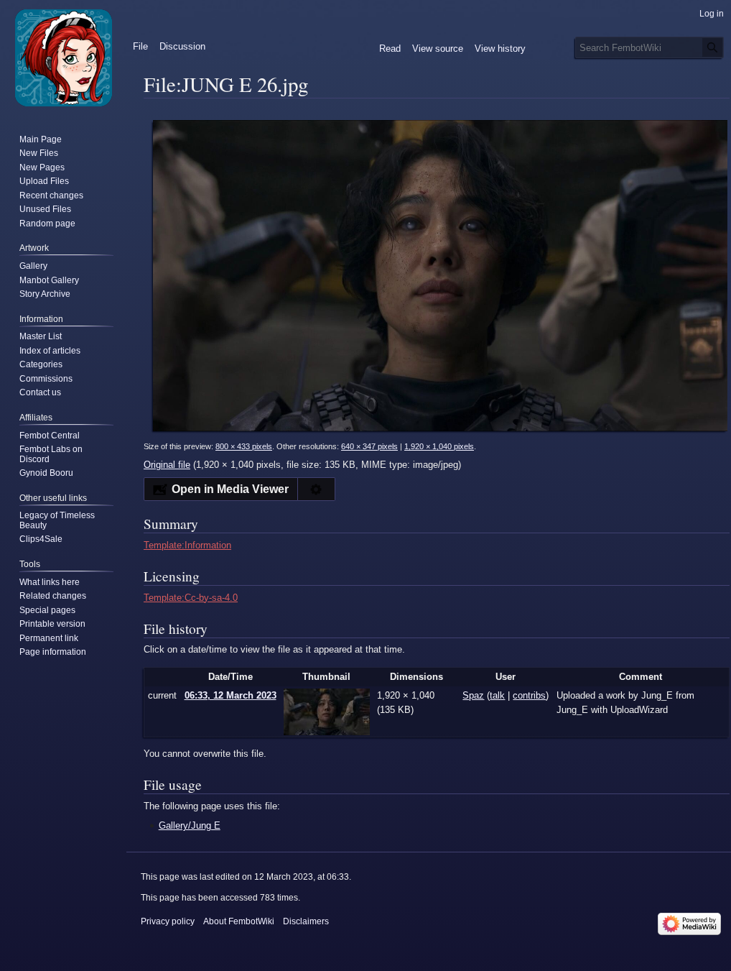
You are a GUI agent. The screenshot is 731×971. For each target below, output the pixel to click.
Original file (167, 464)
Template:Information (187, 545)
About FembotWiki (238, 921)
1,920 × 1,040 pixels (439, 446)
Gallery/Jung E (189, 825)
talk (497, 695)
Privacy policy (168, 921)
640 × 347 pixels (369, 446)
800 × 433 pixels (243, 446)
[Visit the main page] (63, 57)
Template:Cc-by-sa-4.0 (191, 597)
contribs (529, 695)
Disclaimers (306, 921)
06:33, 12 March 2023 (230, 695)
